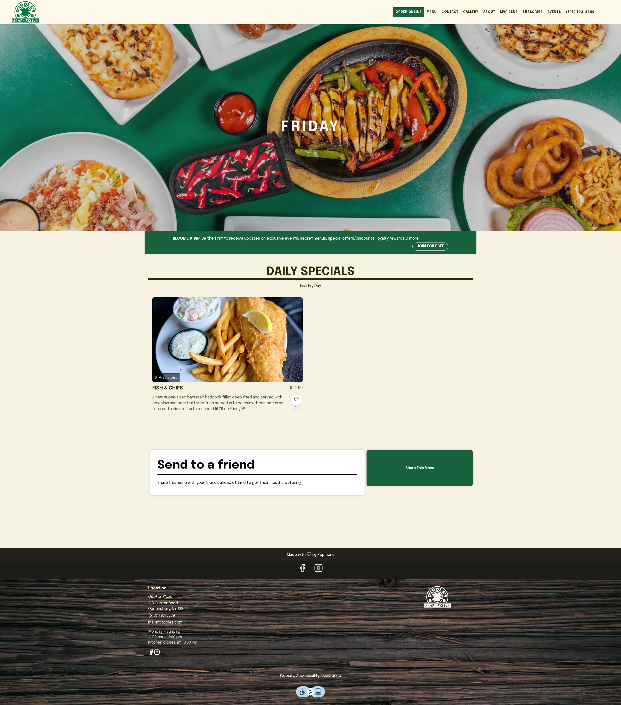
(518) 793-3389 (580, 12)
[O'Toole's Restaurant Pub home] (26, 12)
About (489, 12)
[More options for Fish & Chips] (296, 399)
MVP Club (509, 12)
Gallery (470, 12)
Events (554, 12)
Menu (431, 12)
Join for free (430, 246)
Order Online (408, 12)
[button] (227, 359)
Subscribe (533, 12)
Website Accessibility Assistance (310, 676)
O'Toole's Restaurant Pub (437, 597)
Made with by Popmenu (169, 554)
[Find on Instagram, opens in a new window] (318, 570)
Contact (449, 12)
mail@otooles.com (165, 622)
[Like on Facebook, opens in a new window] (302, 570)
